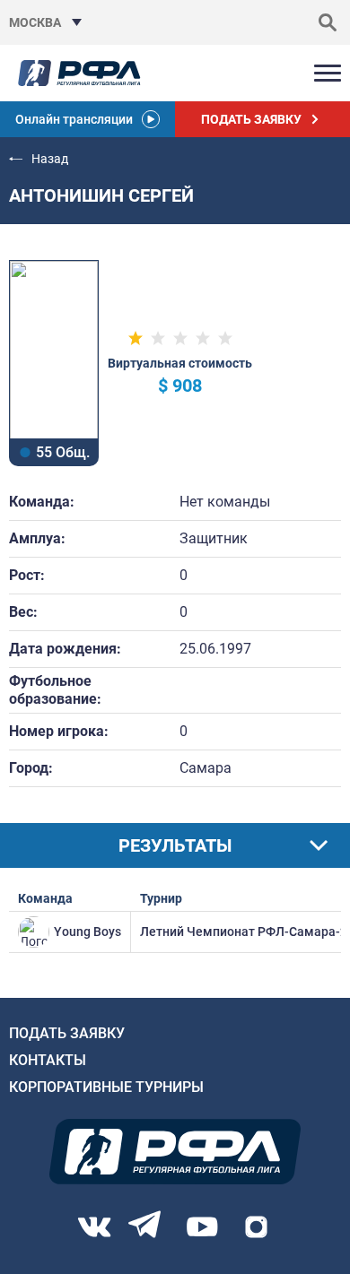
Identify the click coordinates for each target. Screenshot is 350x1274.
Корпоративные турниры (106, 1087)
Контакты (47, 1060)
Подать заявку (67, 1033)
